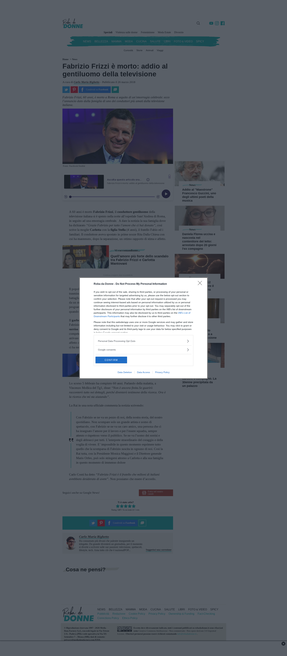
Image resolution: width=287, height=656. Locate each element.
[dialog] (143, 328)
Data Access (143, 372)
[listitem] (143, 341)
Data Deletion (125, 372)
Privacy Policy (162, 372)
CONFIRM (111, 360)
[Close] (201, 284)
